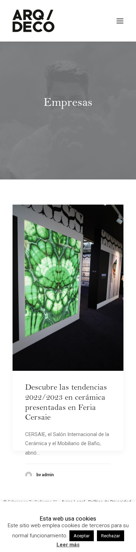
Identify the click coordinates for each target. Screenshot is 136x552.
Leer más (68, 545)
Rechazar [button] (110, 535)
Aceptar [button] (82, 535)
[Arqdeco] (33, 20)
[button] (120, 21)
